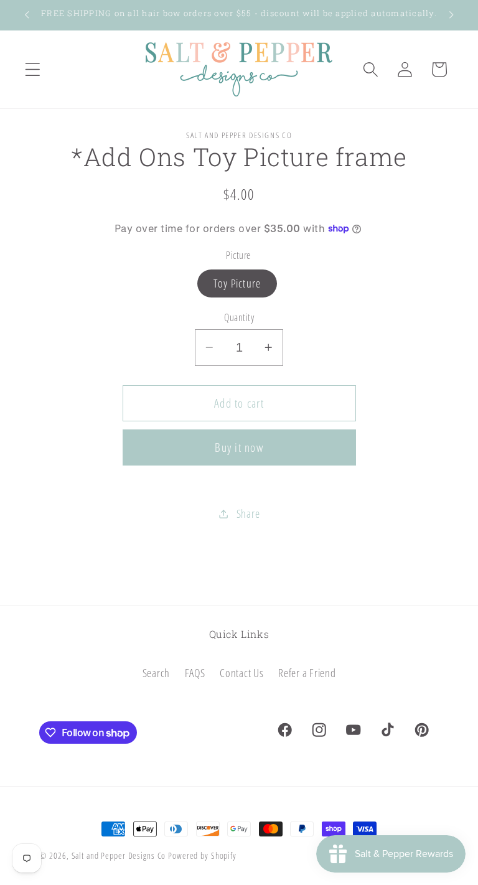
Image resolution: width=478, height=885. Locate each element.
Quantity (239, 317)
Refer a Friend (307, 672)
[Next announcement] (451, 15)
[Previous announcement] (26, 15)
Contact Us (242, 672)
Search (157, 672)
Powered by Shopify (202, 855)
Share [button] (248, 513)
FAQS (195, 672)
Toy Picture (237, 283)
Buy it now (239, 447)
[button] (33, 69)
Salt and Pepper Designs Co (119, 855)
